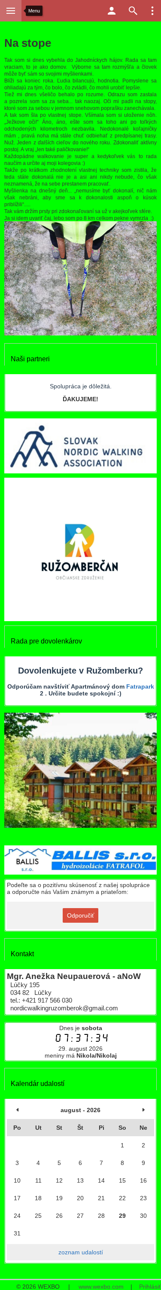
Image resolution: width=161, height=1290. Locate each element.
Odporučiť (80, 915)
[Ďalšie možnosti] (152, 10)
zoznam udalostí (80, 1252)
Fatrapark (140, 686)
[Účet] (111, 10)
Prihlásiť (150, 1286)
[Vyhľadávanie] (133, 10)
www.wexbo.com (101, 1286)
